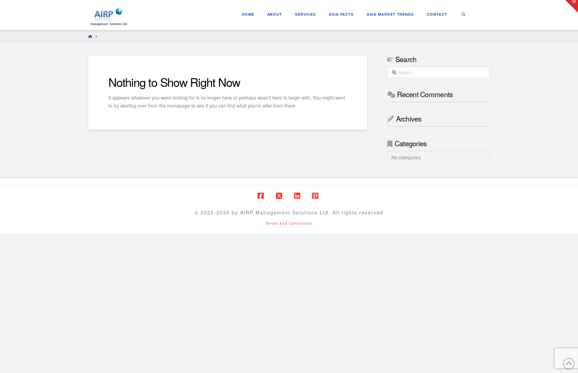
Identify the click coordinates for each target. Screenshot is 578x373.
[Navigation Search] (463, 15)
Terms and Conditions (289, 223)
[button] (571, 6)
